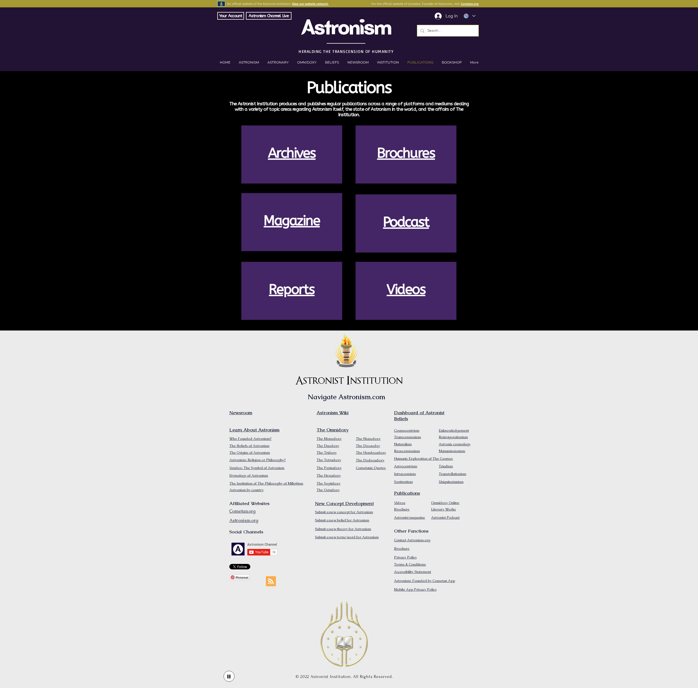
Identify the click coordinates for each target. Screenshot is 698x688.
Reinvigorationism (453, 437)
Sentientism (403, 481)
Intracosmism (405, 473)
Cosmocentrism (406, 430)
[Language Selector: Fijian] (469, 16)
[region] (291, 154)
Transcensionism (407, 437)
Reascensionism (407, 451)
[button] (451, 62)
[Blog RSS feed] (271, 581)
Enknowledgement (454, 430)
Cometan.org (470, 4)
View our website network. (310, 4)
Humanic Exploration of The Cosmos (423, 458)
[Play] (229, 676)
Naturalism (403, 444)
